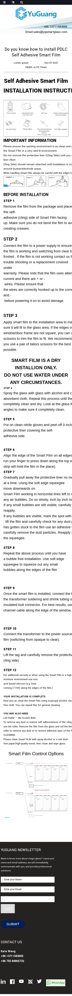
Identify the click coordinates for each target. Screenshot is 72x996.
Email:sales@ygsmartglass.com (46, 32)
